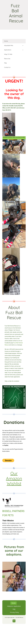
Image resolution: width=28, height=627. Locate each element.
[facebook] (14, 620)
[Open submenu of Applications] (23, 50)
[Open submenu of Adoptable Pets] (23, 45)
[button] (3, 577)
